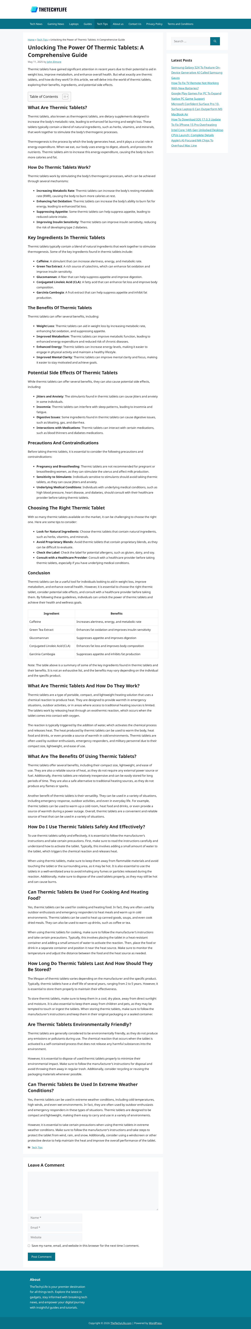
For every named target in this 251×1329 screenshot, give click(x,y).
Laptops (74, 24)
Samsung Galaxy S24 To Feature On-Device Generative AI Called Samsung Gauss (196, 72)
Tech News (36, 24)
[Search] (215, 41)
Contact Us (135, 24)
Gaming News (55, 24)
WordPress (155, 1323)
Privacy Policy (154, 24)
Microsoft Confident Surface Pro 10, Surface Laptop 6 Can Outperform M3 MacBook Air (196, 109)
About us (118, 24)
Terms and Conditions (180, 24)
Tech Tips (102, 24)
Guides (88, 24)
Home (31, 39)
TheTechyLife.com (120, 1323)
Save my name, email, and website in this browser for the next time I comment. (85, 1246)
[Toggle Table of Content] (63, 97)
